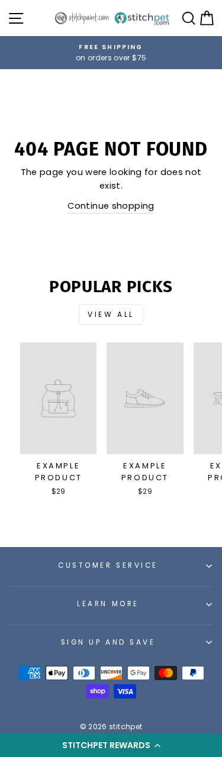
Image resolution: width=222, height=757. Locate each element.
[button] (111, 745)
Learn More (108, 604)
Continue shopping (110, 206)
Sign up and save (108, 642)
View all (111, 314)
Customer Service (108, 565)
